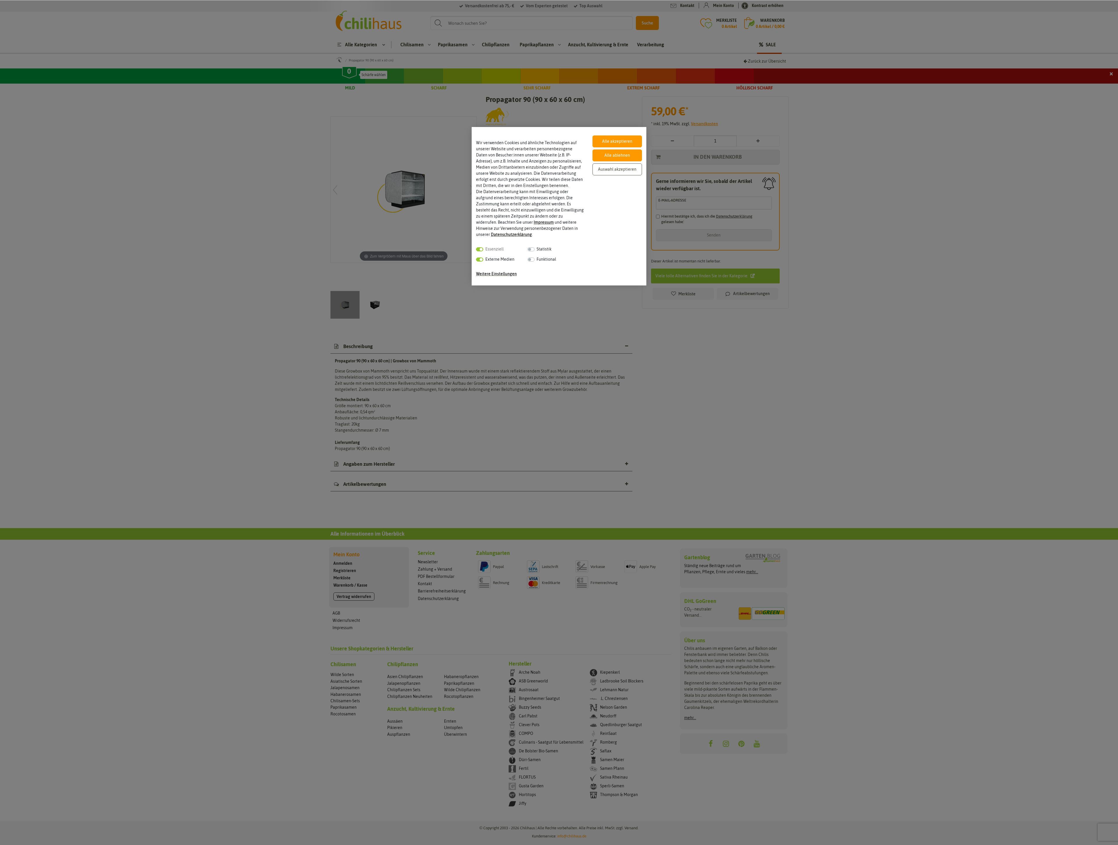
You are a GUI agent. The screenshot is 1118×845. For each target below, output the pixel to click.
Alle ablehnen (617, 155)
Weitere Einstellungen (496, 273)
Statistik (544, 249)
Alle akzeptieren (617, 141)
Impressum (544, 222)
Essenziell (494, 249)
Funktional (546, 259)
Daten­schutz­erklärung (511, 234)
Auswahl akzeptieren (617, 169)
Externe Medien (499, 259)
